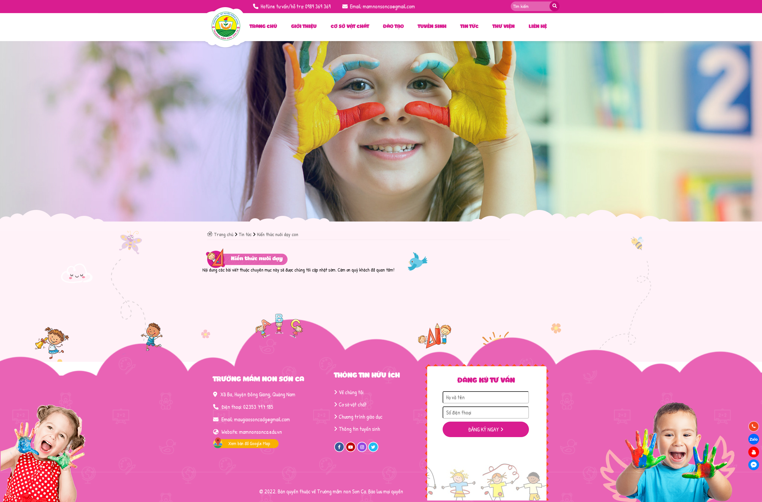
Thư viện (504, 26)
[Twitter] (373, 450)
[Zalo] (753, 439)
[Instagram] (362, 450)
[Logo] (226, 38)
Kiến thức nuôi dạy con (277, 234)
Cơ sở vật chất (350, 26)
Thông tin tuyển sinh (359, 429)
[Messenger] (753, 464)
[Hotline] (753, 426)
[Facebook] (339, 450)
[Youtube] (351, 450)
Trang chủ (263, 26)
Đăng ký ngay (483, 429)
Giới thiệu (304, 26)
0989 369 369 (318, 6)
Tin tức (469, 26)
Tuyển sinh (432, 26)
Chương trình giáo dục (360, 416)
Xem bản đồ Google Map (249, 443)
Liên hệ (538, 26)
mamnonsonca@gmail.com (389, 6)
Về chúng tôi (351, 392)
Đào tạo (393, 26)
